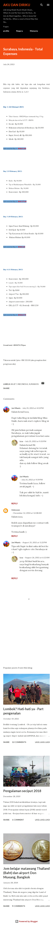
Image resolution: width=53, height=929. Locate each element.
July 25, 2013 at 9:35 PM (35, 441)
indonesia (22, 384)
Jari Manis (16, 408)
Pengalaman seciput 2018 (22, 791)
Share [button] (6, 388)
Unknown (15, 510)
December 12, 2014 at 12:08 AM (27, 513)
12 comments (19, 742)
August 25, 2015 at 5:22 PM (35, 542)
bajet (14, 384)
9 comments (18, 906)
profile (6, 31)
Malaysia (34, 31)
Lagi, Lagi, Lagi (42, 742)
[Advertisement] (26, 639)
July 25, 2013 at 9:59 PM (32, 479)
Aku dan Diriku (16, 5)
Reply (14, 503)
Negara (19, 31)
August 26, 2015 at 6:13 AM (37, 557)
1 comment (18, 820)
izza (21, 441)
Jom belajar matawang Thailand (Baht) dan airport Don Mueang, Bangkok (26, 872)
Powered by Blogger (28, 921)
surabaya (34, 384)
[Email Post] (42, 384)
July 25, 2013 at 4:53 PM (33, 408)
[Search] (41, 4)
